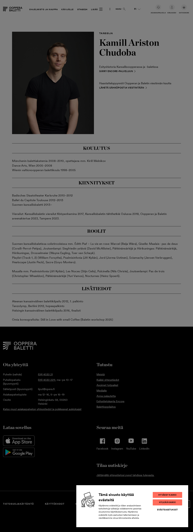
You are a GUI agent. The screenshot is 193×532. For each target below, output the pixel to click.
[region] (132, 506)
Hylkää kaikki (167, 502)
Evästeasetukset (167, 509)
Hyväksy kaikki (167, 495)
